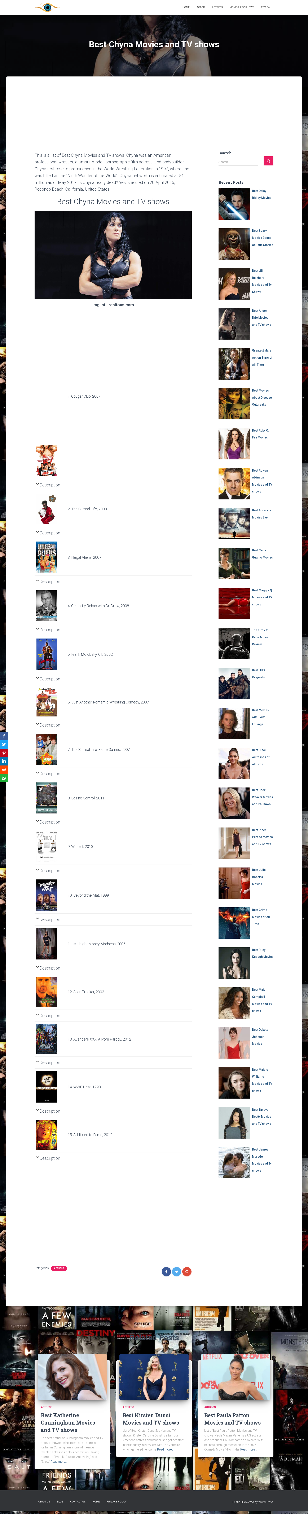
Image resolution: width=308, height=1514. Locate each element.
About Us (44, 1501)
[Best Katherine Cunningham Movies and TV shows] (72, 1376)
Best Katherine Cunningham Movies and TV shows (68, 1422)
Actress (217, 7)
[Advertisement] (154, 105)
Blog (60, 1501)
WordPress (265, 1502)
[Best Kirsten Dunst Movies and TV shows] (154, 1376)
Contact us (78, 1501)
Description (50, 484)
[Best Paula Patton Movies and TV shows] (235, 1376)
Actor (201, 7)
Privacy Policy (117, 1501)
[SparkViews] (48, 7)
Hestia (236, 1502)
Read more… (59, 1461)
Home (186, 7)
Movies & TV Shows (242, 7)
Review (265, 7)
